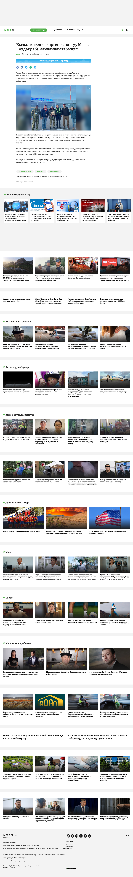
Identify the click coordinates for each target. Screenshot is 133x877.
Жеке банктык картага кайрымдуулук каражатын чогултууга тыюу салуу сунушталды (79, 777)
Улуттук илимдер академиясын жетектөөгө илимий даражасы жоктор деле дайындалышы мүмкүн (113, 777)
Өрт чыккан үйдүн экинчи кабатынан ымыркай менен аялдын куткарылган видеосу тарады (80, 440)
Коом (18, 54)
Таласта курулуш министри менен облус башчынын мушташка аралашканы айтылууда (49, 278)
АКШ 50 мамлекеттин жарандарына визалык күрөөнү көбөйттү (108, 532)
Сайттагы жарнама (9, 842)
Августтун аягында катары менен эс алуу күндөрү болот (17, 300)
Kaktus (47, 54)
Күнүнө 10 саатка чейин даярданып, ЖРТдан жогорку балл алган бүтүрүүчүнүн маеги (114, 577)
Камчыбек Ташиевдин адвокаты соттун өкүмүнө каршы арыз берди (82, 818)
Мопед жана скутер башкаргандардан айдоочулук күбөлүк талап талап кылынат (81, 714)
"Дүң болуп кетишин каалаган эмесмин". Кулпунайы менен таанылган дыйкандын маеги (48, 577)
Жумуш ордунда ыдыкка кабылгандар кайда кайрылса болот (113, 346)
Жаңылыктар (38, 30)
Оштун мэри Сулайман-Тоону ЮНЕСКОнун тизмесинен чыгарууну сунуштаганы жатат (16, 278)
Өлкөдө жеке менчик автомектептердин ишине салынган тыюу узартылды (47, 346)
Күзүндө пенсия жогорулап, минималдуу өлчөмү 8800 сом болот (112, 301)
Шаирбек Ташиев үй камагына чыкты (16, 818)
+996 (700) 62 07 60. (62, 176)
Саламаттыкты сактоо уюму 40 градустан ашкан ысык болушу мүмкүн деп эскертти (64, 532)
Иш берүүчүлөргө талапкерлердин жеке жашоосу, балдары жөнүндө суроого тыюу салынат (50, 819)
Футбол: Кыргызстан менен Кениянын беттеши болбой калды (82, 621)
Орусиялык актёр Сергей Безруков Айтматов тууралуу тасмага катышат (108, 673)
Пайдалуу (80, 30)
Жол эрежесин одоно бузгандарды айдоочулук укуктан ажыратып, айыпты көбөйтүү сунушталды (50, 776)
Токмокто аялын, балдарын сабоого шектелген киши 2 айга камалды (113, 439)
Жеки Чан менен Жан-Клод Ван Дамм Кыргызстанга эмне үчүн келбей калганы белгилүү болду (48, 301)
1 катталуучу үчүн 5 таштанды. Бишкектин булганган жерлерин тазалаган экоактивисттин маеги (82, 577)
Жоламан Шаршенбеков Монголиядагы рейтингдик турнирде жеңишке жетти (14, 622)
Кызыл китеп (54, 171)
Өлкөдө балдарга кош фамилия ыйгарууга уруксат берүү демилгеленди (48, 392)
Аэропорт (40, 171)
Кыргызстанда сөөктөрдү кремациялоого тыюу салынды (16, 391)
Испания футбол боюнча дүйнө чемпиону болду (23, 531)
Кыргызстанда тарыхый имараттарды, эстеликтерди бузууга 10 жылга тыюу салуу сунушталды (80, 393)
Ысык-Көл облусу (25, 171)
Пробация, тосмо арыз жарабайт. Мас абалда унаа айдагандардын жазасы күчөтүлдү (114, 714)
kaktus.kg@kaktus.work (18, 845)
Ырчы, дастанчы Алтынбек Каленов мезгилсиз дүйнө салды (66, 673)
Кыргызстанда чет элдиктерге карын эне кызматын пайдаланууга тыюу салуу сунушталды (97, 737)
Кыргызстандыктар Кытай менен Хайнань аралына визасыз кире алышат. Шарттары (82, 301)
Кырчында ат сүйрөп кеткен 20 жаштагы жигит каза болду (48, 481)
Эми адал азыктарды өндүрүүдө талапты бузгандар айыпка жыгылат (48, 714)
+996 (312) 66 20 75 (33, 845)
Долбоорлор (58, 30)
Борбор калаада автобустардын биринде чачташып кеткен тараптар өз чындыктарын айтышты (48, 440)
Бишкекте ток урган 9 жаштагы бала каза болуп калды (16, 481)
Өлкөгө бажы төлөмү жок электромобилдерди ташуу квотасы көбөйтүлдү (33, 737)
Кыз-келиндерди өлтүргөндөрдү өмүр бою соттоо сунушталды (114, 818)
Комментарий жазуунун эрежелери (14, 861)
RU (127, 835)
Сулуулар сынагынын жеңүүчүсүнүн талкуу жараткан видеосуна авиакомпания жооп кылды (21, 674)
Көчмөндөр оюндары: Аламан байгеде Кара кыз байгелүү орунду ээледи (114, 622)
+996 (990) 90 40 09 (22, 848)
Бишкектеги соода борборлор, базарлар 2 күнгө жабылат (80, 277)
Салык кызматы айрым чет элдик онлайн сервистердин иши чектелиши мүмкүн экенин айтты (114, 278)
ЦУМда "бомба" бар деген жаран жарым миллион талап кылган (16, 438)
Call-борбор (70, 30)
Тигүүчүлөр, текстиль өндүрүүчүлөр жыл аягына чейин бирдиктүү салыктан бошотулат (82, 346)
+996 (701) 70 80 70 (60, 848)
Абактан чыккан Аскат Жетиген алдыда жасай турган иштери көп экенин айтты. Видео (17, 346)
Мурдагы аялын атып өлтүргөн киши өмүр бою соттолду (113, 481)
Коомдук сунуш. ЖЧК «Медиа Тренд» (15, 858)
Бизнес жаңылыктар (18, 195)
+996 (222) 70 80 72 (48, 848)
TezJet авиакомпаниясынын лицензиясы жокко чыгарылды (113, 391)
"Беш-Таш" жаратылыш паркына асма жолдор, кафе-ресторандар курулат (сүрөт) (17, 776)
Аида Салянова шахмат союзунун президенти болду (49, 621)
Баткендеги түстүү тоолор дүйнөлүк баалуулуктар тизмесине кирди (18, 714)
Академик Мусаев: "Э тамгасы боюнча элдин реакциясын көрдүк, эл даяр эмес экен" (18, 577)
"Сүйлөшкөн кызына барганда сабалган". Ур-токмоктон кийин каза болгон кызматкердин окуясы (82, 482)
